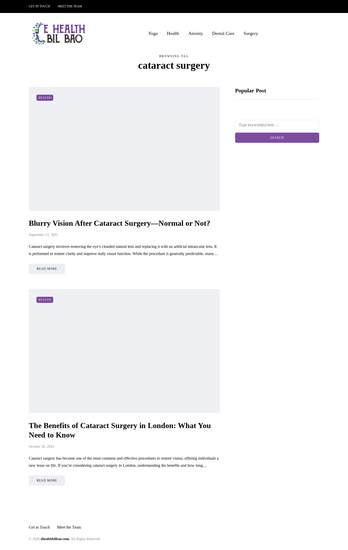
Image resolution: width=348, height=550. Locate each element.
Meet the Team (70, 6)
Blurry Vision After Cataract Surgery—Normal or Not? (119, 223)
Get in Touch (39, 6)
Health (173, 33)
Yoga (153, 33)
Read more (47, 269)
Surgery (251, 33)
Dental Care (223, 33)
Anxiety (195, 33)
